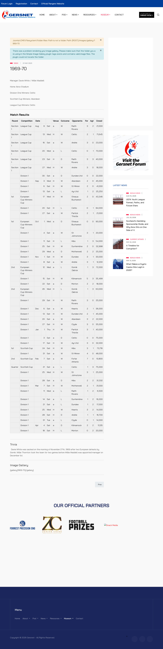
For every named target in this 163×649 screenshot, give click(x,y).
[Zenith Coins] (52, 525)
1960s (16, 63)
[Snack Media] (111, 525)
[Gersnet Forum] (130, 152)
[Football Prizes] (81, 525)
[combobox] (158, 15)
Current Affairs (137, 239)
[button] (53, 14)
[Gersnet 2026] (18, 14)
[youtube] (150, 639)
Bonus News (135, 193)
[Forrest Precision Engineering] (22, 525)
